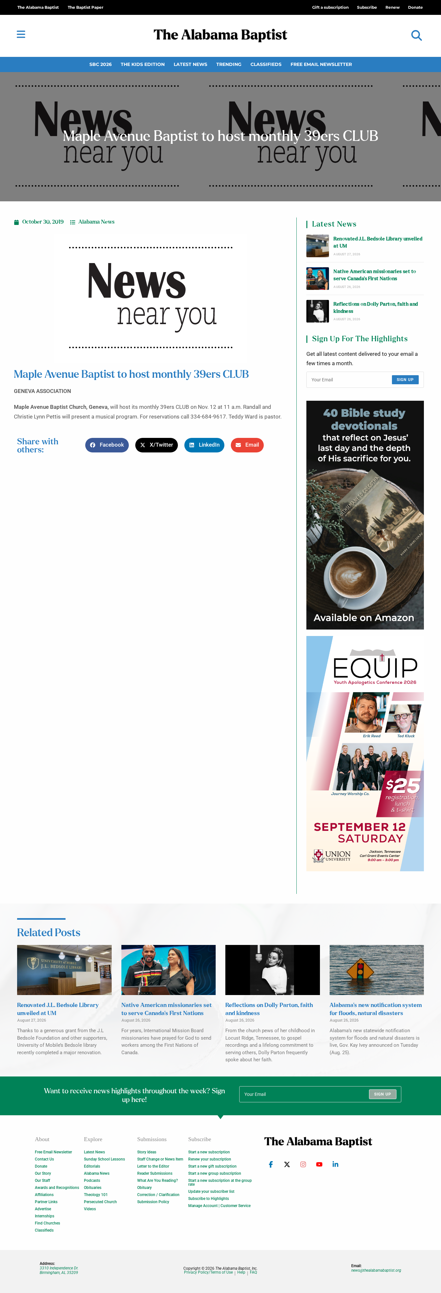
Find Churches (47, 1223)
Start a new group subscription (214, 1173)
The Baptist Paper (85, 7)
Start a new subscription (209, 1152)
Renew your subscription (209, 1159)
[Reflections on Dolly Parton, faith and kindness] (317, 311)
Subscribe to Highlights (208, 1198)
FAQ (253, 1272)
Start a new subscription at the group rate (220, 1182)
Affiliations (44, 1194)
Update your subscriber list (211, 1191)
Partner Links (46, 1202)
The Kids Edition (143, 64)
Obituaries (92, 1187)
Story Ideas (146, 1152)
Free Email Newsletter (321, 64)
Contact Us (44, 1159)
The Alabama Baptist (38, 7)
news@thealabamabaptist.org (376, 1270)
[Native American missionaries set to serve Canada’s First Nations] (317, 278)
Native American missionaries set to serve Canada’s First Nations (374, 275)
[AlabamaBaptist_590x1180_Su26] (365, 753)
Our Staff (42, 1180)
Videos (90, 1209)
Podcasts (92, 1180)
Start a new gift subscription (212, 1166)
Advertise (43, 1209)
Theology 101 (96, 1194)
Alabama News (96, 222)
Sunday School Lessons (104, 1159)
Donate (41, 1166)
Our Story (43, 1173)
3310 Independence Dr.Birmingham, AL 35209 (59, 1270)
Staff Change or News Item (160, 1159)
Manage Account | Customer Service (219, 1205)
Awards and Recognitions (57, 1187)
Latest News (190, 64)
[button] (416, 35)
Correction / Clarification (158, 1194)
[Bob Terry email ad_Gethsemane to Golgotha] (365, 515)
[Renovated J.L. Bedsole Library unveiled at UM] (317, 246)
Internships (44, 1216)
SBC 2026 (100, 64)
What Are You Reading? (157, 1180)
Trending (228, 64)
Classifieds (266, 64)
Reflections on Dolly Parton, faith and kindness (375, 308)
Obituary (144, 1187)
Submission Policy (153, 1202)
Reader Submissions (154, 1173)
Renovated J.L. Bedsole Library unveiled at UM (377, 243)
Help (241, 1272)
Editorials (92, 1166)
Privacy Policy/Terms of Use (208, 1272)
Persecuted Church (100, 1202)
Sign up (405, 379)
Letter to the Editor (153, 1166)
